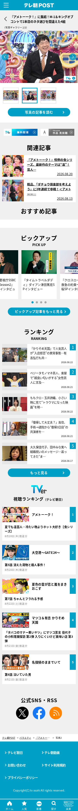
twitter (22, 713)
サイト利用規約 (55, 765)
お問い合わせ (17, 765)
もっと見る (39, 472)
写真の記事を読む (39, 112)
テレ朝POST (39, 5)
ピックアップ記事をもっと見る (39, 311)
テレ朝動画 (52, 752)
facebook (39, 713)
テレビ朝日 (15, 752)
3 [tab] (41, 302)
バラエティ (25, 738)
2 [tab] (37, 302)
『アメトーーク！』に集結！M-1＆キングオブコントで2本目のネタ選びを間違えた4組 (45, 738)
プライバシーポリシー (23, 777)
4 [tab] (45, 302)
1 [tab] (32, 302)
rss (55, 713)
